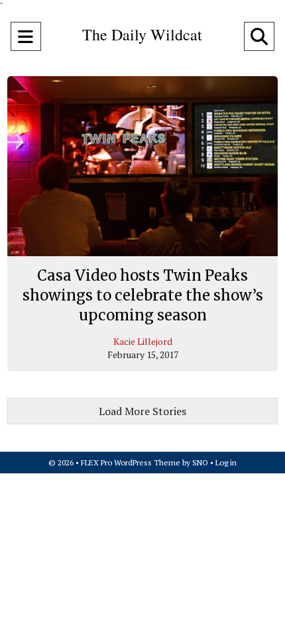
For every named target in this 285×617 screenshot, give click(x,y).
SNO (200, 462)
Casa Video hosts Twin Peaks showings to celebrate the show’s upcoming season (143, 295)
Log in (226, 462)
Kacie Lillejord (142, 341)
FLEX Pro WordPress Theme (130, 462)
